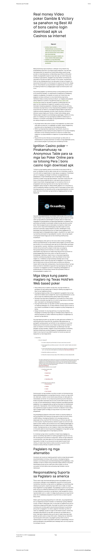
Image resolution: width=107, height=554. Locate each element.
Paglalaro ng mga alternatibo (52, 59)
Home (89, 3)
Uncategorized (31, 534)
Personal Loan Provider (22, 3)
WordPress (88, 550)
